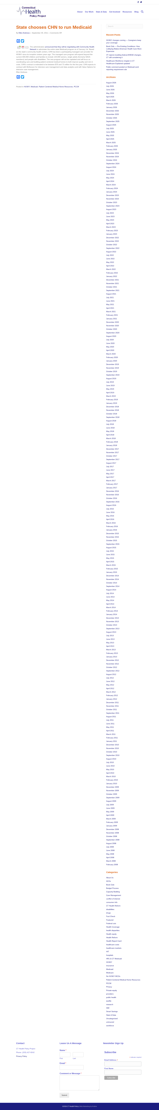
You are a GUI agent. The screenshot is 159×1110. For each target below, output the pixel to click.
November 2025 (112, 114)
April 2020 (110, 350)
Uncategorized (112, 1019)
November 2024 (112, 157)
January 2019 (111, 403)
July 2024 (110, 171)
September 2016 (112, 502)
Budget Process (112, 888)
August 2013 (111, 632)
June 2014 (110, 597)
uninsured (110, 1022)
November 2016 (112, 495)
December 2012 (112, 660)
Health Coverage (112, 927)
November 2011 (112, 706)
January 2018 (111, 445)
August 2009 (111, 801)
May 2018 (110, 431)
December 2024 (112, 153)
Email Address (111, 1060)
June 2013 (110, 639)
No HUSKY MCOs (113, 976)
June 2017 (110, 470)
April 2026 (110, 97)
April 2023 (110, 224)
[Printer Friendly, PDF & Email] (23, 47)
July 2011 (110, 720)
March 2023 (111, 227)
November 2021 (112, 283)
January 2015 (111, 572)
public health (111, 997)
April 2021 (110, 308)
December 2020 (112, 322)
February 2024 (112, 188)
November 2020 (112, 326)
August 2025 (111, 125)
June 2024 (110, 174)
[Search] (141, 12)
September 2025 (112, 121)
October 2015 (111, 540)
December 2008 (112, 829)
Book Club (110, 885)
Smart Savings (112, 1011)
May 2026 (110, 93)
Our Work (89, 12)
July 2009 (110, 805)
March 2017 (111, 481)
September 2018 (112, 417)
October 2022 (111, 245)
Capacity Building (113, 892)
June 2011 (110, 724)
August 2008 (111, 843)
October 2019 (111, 371)
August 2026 (111, 83)
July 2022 (110, 255)
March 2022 (111, 269)
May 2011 (110, 727)
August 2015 (111, 548)
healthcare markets (113, 948)
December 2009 (112, 787)
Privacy (109, 987)
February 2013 (112, 653)
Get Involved (114, 12)
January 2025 (111, 149)
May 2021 (110, 304)
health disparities (112, 930)
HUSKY (27, 87)
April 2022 (110, 266)
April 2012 (110, 688)
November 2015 (112, 537)
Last (74, 1058)
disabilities (110, 909)
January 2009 (111, 826)
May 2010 (110, 769)
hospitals (109, 955)
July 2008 (110, 847)
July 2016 (110, 509)
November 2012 (112, 664)
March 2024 (111, 185)
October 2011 (111, 709)
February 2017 (112, 484)
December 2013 (112, 618)
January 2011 (111, 741)
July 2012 (110, 678)
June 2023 (110, 216)
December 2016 (112, 491)
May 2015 (110, 558)
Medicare (110, 973)
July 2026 (110, 86)
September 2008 (112, 840)
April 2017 (110, 477)
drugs (108, 913)
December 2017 (112, 449)
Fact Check (110, 916)
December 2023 (112, 195)
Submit (64, 1095)
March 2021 (111, 312)
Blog (136, 12)
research (109, 1004)
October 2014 (111, 583)
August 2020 (111, 336)
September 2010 (112, 755)
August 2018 (111, 421)
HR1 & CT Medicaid (114, 959)
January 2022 (111, 276)
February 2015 (112, 569)
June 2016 (110, 512)
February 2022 (112, 273)
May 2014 (110, 600)
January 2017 (111, 488)
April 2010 (110, 773)
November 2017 (112, 452)
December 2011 (112, 702)
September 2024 (112, 164)
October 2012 (111, 667)
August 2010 (111, 759)
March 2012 (111, 692)
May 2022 (110, 262)
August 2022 (111, 252)
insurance (110, 966)
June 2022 (110, 259)
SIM (107, 1008)
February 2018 (112, 442)
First (61, 1058)
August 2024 (111, 167)
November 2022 (112, 241)
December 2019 (112, 364)
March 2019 (111, 396)
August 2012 (111, 674)
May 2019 (110, 389)
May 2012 (110, 685)
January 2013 (111, 657)
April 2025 (110, 139)
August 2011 (111, 717)
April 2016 (110, 519)
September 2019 (112, 375)
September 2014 (112, 586)
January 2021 (111, 319)
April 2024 (110, 181)
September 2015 (112, 544)
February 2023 (112, 231)
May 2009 (110, 812)
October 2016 (111, 498)
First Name (108, 1068)
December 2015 (112, 533)
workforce (110, 1026)
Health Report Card (113, 941)
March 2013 (111, 650)
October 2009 (111, 794)
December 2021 (112, 280)
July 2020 (110, 340)
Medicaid (34, 87)
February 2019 (112, 400)
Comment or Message (70, 1074)
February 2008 (112, 865)
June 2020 (110, 343)
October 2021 (111, 287)
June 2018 (110, 428)
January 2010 (111, 784)
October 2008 (111, 836)
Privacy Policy (21, 1056)
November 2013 (112, 621)
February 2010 (112, 780)
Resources (127, 12)
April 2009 (110, 815)
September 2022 (112, 248)
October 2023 (111, 202)
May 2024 (110, 178)
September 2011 (112, 713)
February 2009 (112, 822)
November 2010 (112, 748)
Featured (109, 920)
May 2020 (110, 347)
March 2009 (111, 819)
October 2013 (111, 625)
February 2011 (112, 738)
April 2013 (110, 646)
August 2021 (111, 294)
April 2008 (110, 857)
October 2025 (111, 118)
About (79, 12)
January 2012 (111, 699)
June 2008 (110, 850)
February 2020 (112, 357)
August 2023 (111, 209)
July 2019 (110, 382)
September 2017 (112, 459)
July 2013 (110, 636)
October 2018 (111, 414)
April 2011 (110, 731)
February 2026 (112, 104)
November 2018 (112, 410)
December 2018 (112, 407)
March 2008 (111, 861)
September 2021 (112, 290)
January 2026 (111, 107)
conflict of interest (113, 899)
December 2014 (112, 576)
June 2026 (110, 90)
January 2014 (111, 614)
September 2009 (112, 798)
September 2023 (112, 206)
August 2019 (111, 379)
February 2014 (112, 611)
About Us (109, 878)
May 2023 (110, 220)
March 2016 (111, 523)
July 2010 (110, 762)
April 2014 (110, 604)
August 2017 (111, 463)
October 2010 (111, 752)
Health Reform (112, 937)
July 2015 (110, 551)
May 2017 (110, 474)
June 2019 (110, 385)
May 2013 (110, 643)
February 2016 (112, 526)
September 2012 (112, 671)
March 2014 (111, 607)
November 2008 (112, 833)
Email (63, 1063)
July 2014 (110, 593)
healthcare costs (112, 945)
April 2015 (110, 562)
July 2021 (110, 297)
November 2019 (112, 368)
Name (63, 1050)
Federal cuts (111, 923)
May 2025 (110, 135)
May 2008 (110, 854)
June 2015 (110, 554)
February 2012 (112, 695)
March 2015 (111, 565)
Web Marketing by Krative (88, 1106)
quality (108, 1001)
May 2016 (110, 516)
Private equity (111, 990)
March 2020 (111, 354)
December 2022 (112, 238)
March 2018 (111, 438)
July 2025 (110, 128)
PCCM (76, 87)
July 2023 (110, 213)
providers (110, 994)
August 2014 (111, 590)
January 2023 (111, 234)
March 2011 (111, 734)
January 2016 (111, 530)
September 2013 (112, 629)
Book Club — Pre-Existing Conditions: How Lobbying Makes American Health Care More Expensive (123, 48)
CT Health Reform (113, 906)
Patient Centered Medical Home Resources (56, 87)
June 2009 (110, 808)
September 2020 (112, 333)
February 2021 (112, 315)
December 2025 (112, 111)
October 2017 (111, 456)
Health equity (111, 934)
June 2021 (110, 301)
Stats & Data (101, 12)
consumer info (111, 902)
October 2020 (111, 329)
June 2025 (110, 132)
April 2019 (110, 393)
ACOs (108, 881)
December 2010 (112, 745)
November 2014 (112, 579)
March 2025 (111, 143)
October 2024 (111, 160)
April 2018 (110, 435)
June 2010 (110, 766)
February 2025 (112, 146)
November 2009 (112, 790)
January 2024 (111, 192)
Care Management (113, 895)
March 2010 (111, 776)
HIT (107, 952)
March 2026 (111, 100)
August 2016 (111, 505)
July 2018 (110, 424)
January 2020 (111, 361)
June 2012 (110, 681)
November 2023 (112, 199)
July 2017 (110, 466)
